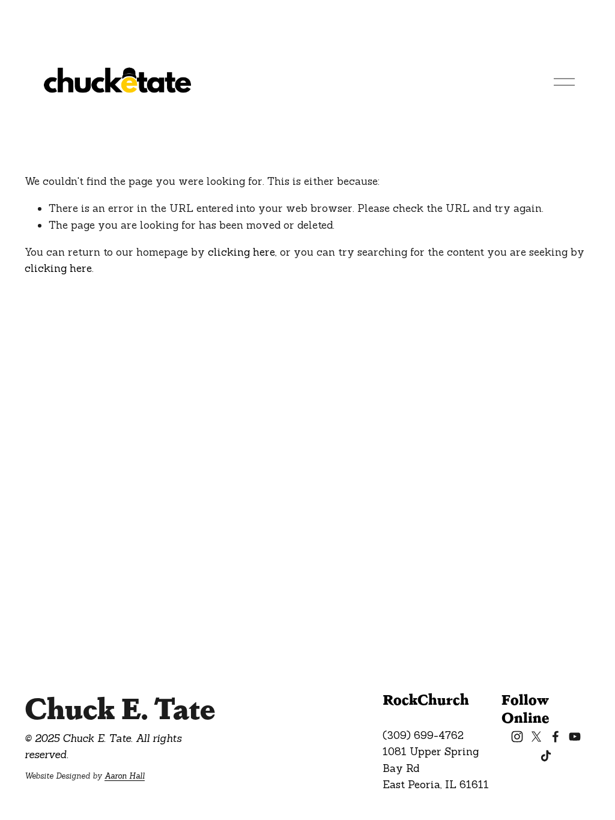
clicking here (241, 252)
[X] (536, 737)
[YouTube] (575, 737)
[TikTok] (546, 756)
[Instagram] (517, 737)
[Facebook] (556, 737)
